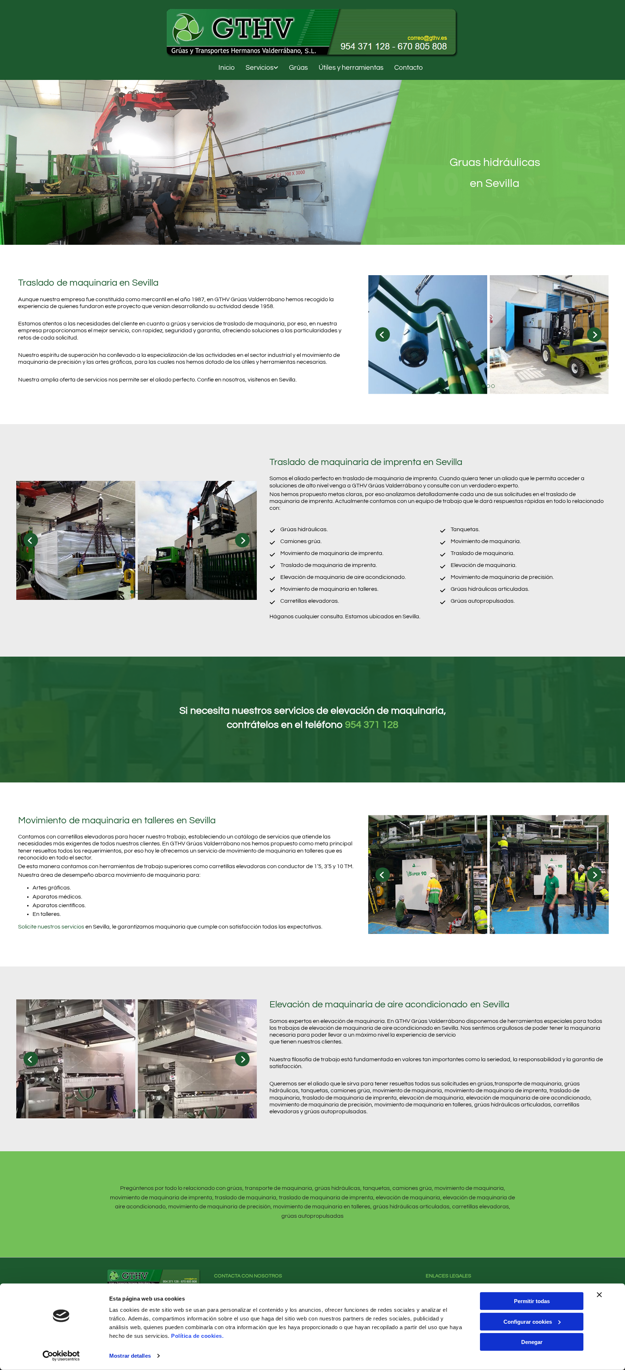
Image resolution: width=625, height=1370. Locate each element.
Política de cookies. (197, 1336)
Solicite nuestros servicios (51, 927)
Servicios (259, 67)
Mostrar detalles (130, 1356)
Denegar (532, 1342)
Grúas (298, 67)
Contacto (408, 67)
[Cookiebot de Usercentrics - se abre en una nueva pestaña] (61, 1355)
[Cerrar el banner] (599, 1294)
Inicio (226, 67)
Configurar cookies (527, 1321)
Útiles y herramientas (351, 67)
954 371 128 (371, 725)
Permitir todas (532, 1301)
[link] (256, 68)
